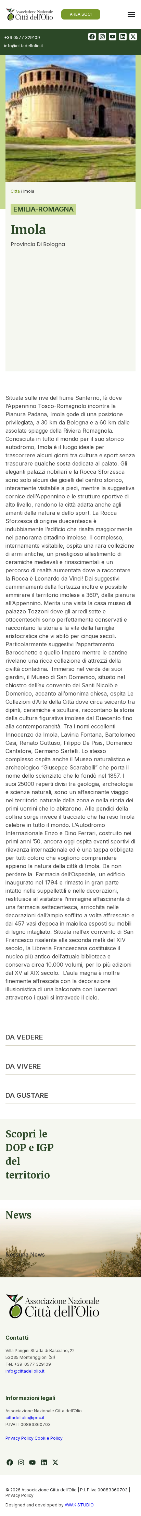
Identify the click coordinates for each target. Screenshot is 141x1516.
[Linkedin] (123, 36)
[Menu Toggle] (131, 14)
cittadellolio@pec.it (24, 1417)
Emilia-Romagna (43, 209)
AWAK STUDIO (79, 1504)
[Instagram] (102, 36)
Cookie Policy (49, 1438)
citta (15, 191)
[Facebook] (92, 36)
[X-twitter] (133, 36)
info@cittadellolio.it (24, 1371)
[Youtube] (112, 36)
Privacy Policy (20, 1438)
